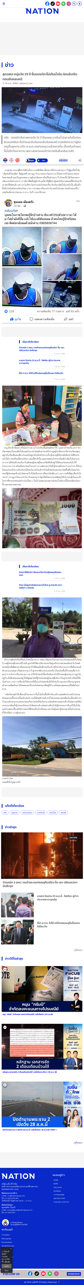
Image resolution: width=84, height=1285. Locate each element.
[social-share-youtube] (58, 4)
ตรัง (5, 812)
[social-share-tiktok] (53, 4)
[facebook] (30, 1275)
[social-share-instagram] (69, 4)
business (57, 1191)
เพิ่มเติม (7, 1262)
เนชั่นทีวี (35, 1282)
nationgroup (6, 1238)
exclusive (58, 1187)
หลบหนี (63, 812)
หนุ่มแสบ (14, 812)
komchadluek (7, 1242)
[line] (50, 1275)
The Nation (6, 1235)
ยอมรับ (6, 1266)
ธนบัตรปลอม (27, 812)
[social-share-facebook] (47, 4)
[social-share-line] (63, 4)
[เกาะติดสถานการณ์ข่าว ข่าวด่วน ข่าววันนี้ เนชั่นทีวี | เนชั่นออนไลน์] (42, 11)
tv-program (59, 1194)
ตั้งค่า (6, 1270)
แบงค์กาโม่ (41, 812)
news (56, 1183)
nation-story (59, 1198)
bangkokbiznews (8, 1246)
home (56, 1180)
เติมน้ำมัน (52, 812)
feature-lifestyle (61, 1202)
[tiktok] (37, 1275)
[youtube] (43, 1275)
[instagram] (56, 1275)
